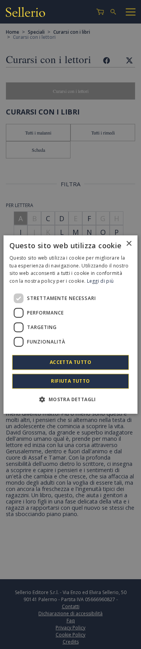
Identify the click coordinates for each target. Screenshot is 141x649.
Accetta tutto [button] (70, 362)
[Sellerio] (25, 13)
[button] (70, 399)
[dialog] (70, 324)
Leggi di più (100, 281)
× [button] (129, 244)
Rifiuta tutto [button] (70, 381)
